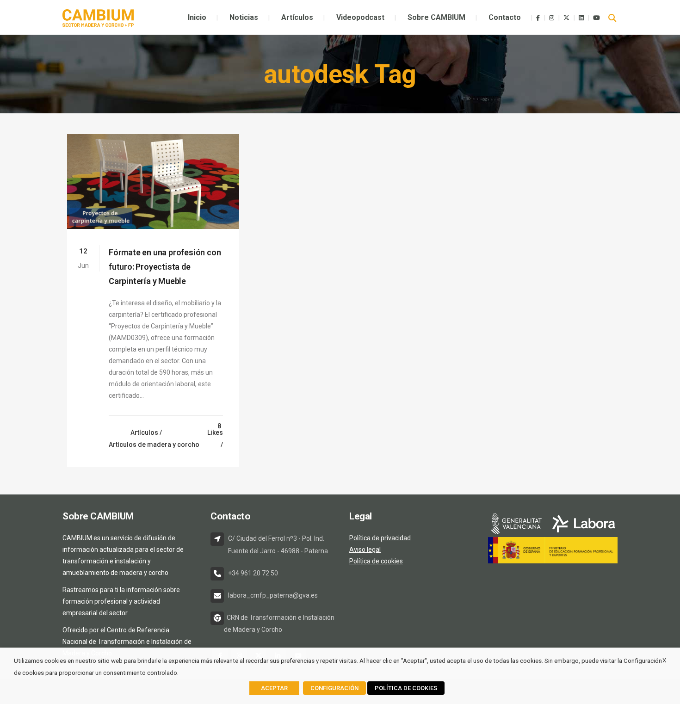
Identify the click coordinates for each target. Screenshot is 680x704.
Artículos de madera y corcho (154, 444)
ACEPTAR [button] (274, 688)
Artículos (144, 432)
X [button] (664, 660)
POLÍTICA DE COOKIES (406, 688)
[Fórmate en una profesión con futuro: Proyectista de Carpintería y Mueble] (153, 181)
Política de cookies (376, 561)
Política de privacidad (380, 538)
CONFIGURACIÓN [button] (334, 688)
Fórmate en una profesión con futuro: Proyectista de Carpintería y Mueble (165, 266)
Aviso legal (365, 549)
